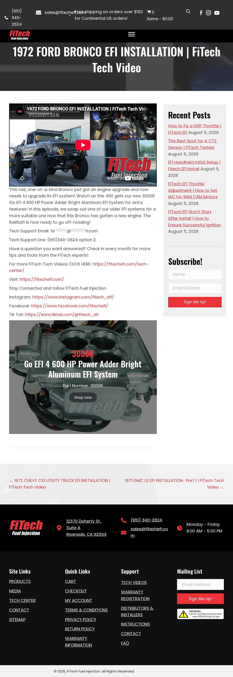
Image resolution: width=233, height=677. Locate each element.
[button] (195, 302)
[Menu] (131, 34)
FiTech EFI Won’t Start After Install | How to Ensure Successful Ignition (194, 218)
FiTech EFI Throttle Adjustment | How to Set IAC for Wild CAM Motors (193, 190)
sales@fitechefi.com (65, 12)
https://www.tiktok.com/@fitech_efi (62, 314)
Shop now (83, 397)
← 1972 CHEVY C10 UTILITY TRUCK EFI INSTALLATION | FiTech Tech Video (59, 484)
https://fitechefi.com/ (42, 279)
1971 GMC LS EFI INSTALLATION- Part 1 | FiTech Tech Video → (174, 484)
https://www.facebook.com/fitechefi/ (69, 306)
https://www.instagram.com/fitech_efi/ (72, 297)
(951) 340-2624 (17, 17)
